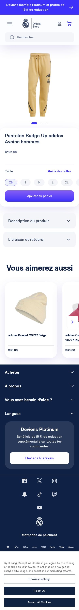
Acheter (12, 372)
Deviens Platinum (39, 458)
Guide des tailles (59, 171)
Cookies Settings (39, 579)
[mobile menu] (10, 24)
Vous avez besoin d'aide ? (28, 399)
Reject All (39, 590)
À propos (13, 386)
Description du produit (28, 220)
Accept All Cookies (39, 602)
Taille (9, 171)
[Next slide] (72, 322)
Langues (12, 413)
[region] (39, 580)
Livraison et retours (25, 239)
